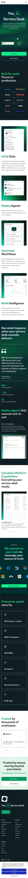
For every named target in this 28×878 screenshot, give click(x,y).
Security (3, 833)
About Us (3, 844)
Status (2, 850)
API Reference (18, 824)
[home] (3, 2)
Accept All (14, 870)
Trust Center (4, 852)
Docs (16, 822)
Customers (17, 831)
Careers (3, 846)
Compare (17, 837)
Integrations (4, 828)
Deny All (14, 873)
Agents (3, 826)
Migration (3, 835)
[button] (26, 2)
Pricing (3, 831)
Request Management (6, 822)
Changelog (17, 833)
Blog (16, 828)
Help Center (18, 826)
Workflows (3, 824)
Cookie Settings (14, 876)
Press (2, 848)
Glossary (17, 835)
